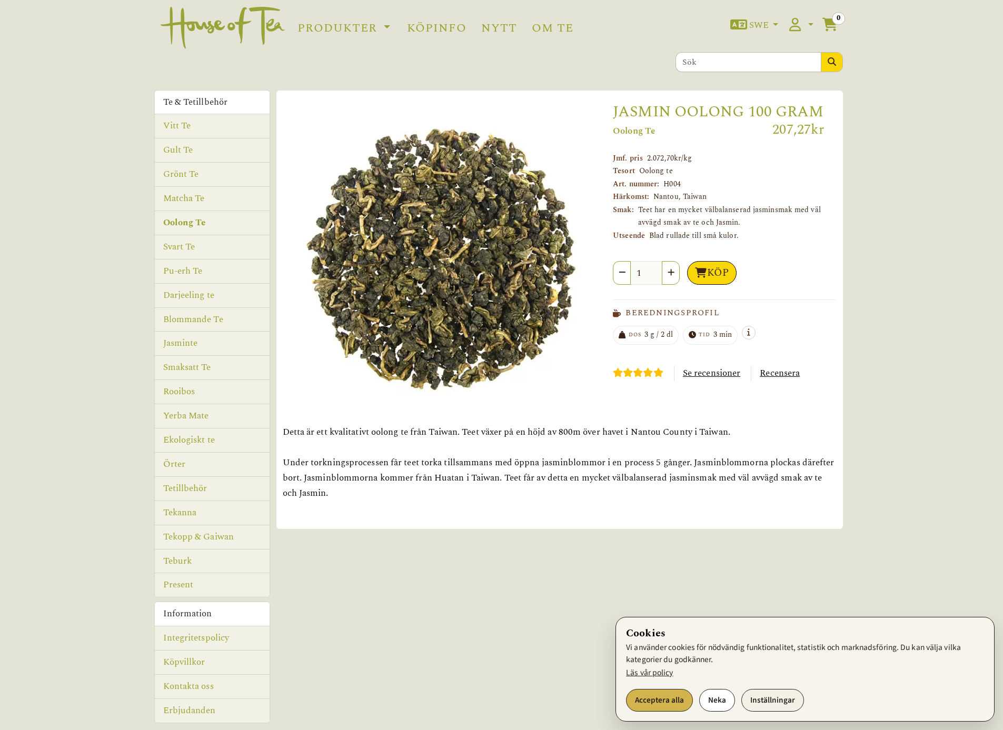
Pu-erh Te (183, 271)
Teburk (177, 561)
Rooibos (179, 391)
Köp (718, 273)
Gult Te (178, 150)
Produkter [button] (339, 28)
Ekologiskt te (189, 440)
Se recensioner (711, 373)
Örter (174, 464)
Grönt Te (181, 174)
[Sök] (832, 62)
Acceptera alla (659, 700)
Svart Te (179, 247)
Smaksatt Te (187, 367)
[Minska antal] (622, 273)
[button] (754, 25)
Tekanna (180, 512)
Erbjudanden (189, 710)
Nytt (499, 28)
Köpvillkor (184, 662)
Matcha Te (184, 198)
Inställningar (772, 700)
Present (178, 585)
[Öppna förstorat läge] (442, 262)
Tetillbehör (185, 488)
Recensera (780, 373)
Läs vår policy (649, 672)
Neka (717, 700)
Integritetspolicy (196, 638)
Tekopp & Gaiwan (198, 537)
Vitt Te (177, 126)
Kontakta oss (188, 686)
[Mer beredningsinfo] (749, 332)
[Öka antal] (671, 273)
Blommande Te (193, 319)
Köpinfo (436, 28)
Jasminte (180, 343)
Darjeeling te (188, 295)
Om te (552, 28)
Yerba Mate (186, 416)
